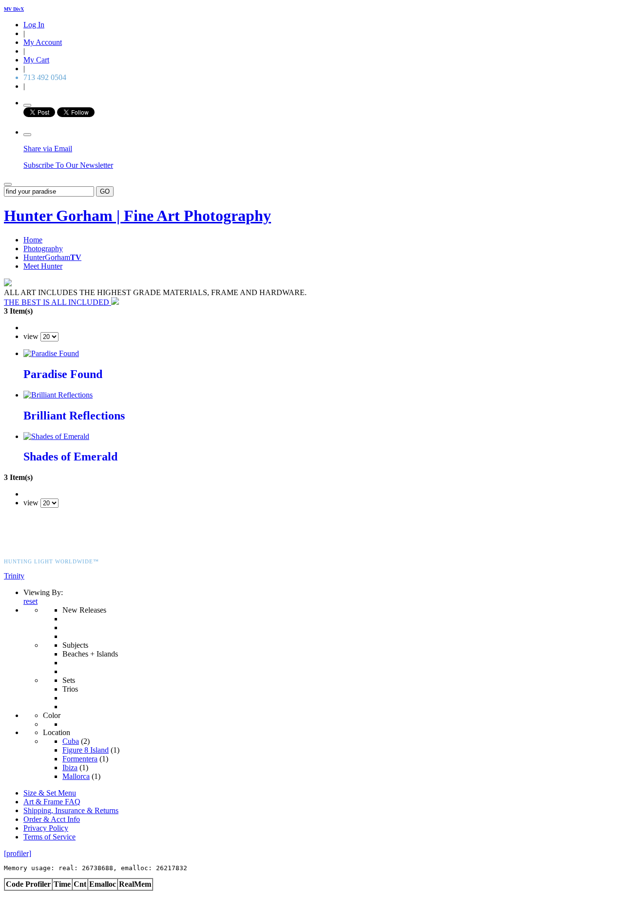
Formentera (80, 759)
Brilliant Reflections (74, 415)
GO (105, 191)
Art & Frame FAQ (51, 801)
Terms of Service (49, 837)
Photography (43, 248)
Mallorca (76, 776)
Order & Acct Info (51, 819)
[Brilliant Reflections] (58, 395)
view (31, 336)
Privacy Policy (45, 828)
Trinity (14, 576)
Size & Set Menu (49, 793)
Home (32, 240)
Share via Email (47, 148)
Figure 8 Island (85, 750)
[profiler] (17, 853)
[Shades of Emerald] (56, 436)
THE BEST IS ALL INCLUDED (57, 302)
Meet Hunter (42, 266)
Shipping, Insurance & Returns (70, 810)
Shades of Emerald (70, 456)
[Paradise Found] (51, 353)
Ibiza (70, 767)
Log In (33, 24)
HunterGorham (52, 257)
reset (30, 601)
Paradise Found (62, 374)
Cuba (70, 741)
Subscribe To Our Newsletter (68, 165)
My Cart (36, 60)
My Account (42, 42)
